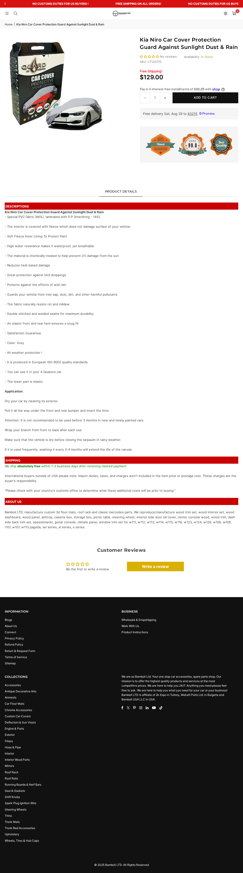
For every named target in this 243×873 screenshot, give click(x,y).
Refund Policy (14, 644)
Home (9, 24)
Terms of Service (16, 657)
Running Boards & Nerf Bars (23, 784)
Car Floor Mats (14, 703)
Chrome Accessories (18, 710)
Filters (9, 741)
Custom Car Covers (18, 716)
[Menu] (7, 13)
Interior (9, 753)
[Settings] (225, 13)
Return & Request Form (20, 651)
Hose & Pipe (13, 747)
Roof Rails (11, 778)
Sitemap (10, 663)
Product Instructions (135, 632)
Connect (10, 632)
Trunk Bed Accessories (20, 828)
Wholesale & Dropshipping (139, 620)
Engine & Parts (14, 728)
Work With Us (130, 626)
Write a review (155, 566)
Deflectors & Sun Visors (20, 722)
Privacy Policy (14, 638)
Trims (8, 815)
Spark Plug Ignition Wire (20, 803)
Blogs (8, 620)
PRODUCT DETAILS (121, 191)
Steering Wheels (15, 809)
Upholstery (12, 834)
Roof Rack (12, 772)
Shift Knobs (12, 797)
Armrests (10, 697)
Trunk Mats (12, 822)
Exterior (10, 734)
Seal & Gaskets (15, 791)
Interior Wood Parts (17, 759)
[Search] (15, 13)
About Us (11, 626)
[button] (234, 13)
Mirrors (9, 766)
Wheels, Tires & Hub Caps (22, 840)
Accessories (13, 685)
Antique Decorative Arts (20, 691)
